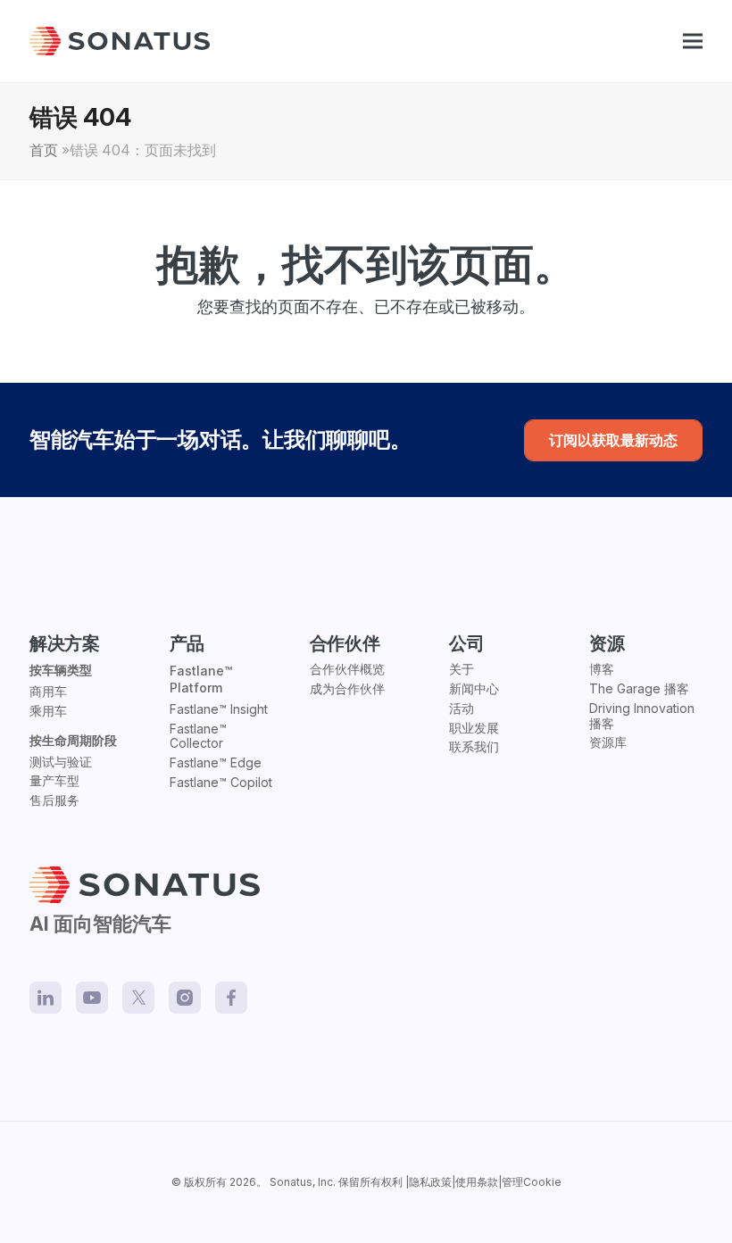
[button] (693, 41)
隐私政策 (430, 1182)
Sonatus (291, 1182)
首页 (43, 150)
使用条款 (476, 1182)
